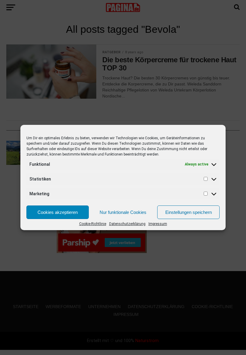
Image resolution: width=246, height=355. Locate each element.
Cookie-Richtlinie (92, 224)
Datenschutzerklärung (127, 224)
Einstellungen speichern (188, 212)
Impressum (157, 224)
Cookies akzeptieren (58, 212)
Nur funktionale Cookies (123, 212)
